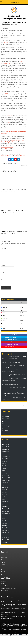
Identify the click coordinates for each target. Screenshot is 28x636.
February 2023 (5, 501)
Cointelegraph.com (5, 155)
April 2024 (4, 468)
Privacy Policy (4, 590)
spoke (6, 93)
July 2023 (4, 489)
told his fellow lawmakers (7, 147)
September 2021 (6, 542)
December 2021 (6, 535)
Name (3, 265)
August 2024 (5, 458)
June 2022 (4, 520)
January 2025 (5, 447)
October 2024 (5, 454)
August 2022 (5, 516)
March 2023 (5, 499)
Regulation (4, 28)
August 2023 (5, 487)
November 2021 (6, 537)
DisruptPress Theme (19, 632)
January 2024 (5, 475)
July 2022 (4, 518)
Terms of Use (16, 629)
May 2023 (4, 494)
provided (6, 42)
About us (3, 583)
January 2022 (5, 532)
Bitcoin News (5, 416)
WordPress (11, 632)
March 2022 (5, 528)
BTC (6, 148)
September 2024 (6, 456)
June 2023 (4, 492)
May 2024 (4, 466)
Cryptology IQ (15, 2)
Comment (4, 248)
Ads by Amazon (24, 165)
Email (2, 272)
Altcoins (4, 414)
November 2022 (6, 509)
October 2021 (5, 540)
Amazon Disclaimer (5, 586)
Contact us (3, 581)
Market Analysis (6, 426)
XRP (3, 433)
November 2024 (6, 451)
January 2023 (5, 504)
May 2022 (4, 523)
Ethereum (4, 421)
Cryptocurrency (6, 418)
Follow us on (11, 334)
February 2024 (5, 473)
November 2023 (6, 480)
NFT (3, 428)
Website (3, 280)
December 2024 (6, 449)
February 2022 (5, 530)
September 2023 (6, 485)
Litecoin (4, 423)
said (9, 122)
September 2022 (6, 513)
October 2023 (5, 482)
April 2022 (4, 525)
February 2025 (5, 444)
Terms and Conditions (6, 593)
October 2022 (5, 511)
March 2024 (5, 470)
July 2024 (4, 461)
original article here (20, 155)
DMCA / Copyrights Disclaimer (8, 588)
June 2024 (4, 463)
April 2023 (4, 497)
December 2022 (6, 506)
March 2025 (5, 442)
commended (10, 115)
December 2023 (6, 478)
